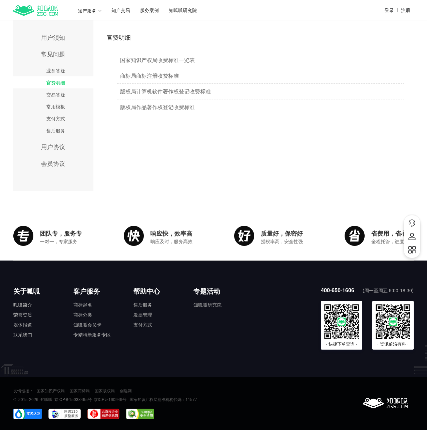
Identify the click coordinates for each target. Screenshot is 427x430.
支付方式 (55, 118)
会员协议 (53, 163)
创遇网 (126, 391)
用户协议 (53, 146)
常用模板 (55, 106)
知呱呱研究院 (183, 10)
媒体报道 (22, 324)
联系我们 (22, 334)
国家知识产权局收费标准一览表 (157, 60)
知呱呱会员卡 (87, 324)
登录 (389, 10)
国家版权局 (105, 391)
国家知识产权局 (51, 391)
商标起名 (82, 304)
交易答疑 (55, 94)
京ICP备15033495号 (73, 399)
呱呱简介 (22, 304)
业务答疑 (55, 70)
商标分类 (82, 314)
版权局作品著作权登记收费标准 (157, 107)
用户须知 (53, 37)
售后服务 (55, 130)
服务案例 (149, 10)
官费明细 (55, 82)
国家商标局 (80, 391)
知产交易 (120, 10)
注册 (405, 10)
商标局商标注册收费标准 (149, 75)
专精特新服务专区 (92, 334)
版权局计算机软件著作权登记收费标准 (165, 91)
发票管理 (142, 314)
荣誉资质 (22, 314)
